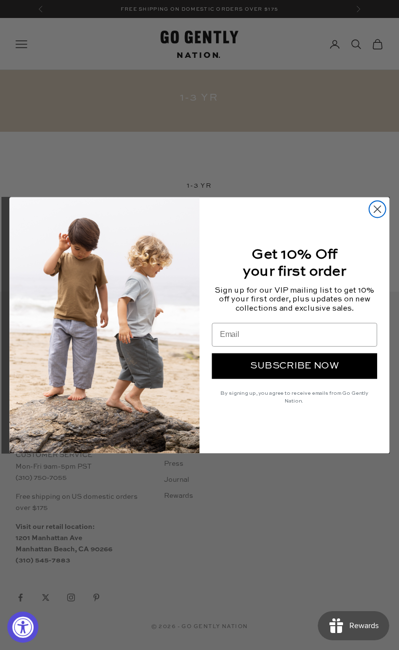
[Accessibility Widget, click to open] (22, 627)
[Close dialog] (377, 209)
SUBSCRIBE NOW (294, 365)
